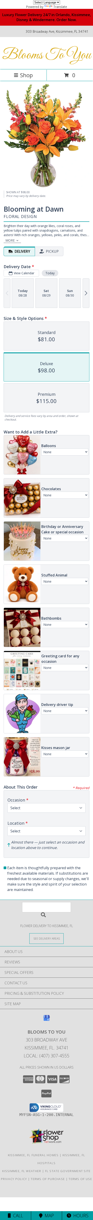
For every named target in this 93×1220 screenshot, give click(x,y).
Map (48, 1216)
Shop (26, 75)
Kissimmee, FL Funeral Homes (33, 1155)
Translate (60, 7)
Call (17, 1216)
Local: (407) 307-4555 (46, 1056)
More (10, 240)
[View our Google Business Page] (46, 1020)
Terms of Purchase (48, 1179)
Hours (79, 1216)
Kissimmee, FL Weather (21, 1171)
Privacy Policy (14, 1179)
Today (50, 273)
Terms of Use (80, 1179)
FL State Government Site (68, 1171)
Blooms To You (46, 55)
